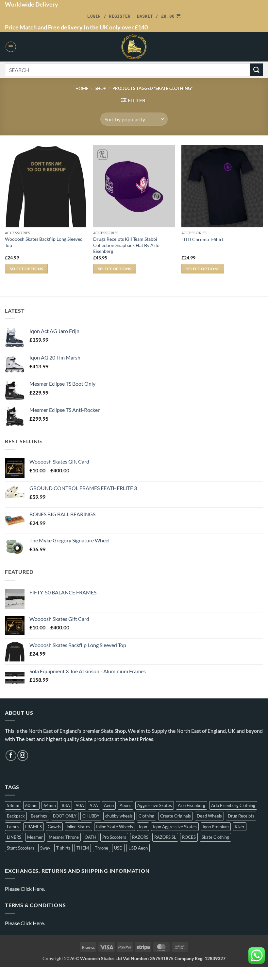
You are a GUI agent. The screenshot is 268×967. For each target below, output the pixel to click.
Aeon (109, 805)
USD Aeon (138, 848)
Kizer (239, 826)
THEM (82, 848)
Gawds (54, 826)
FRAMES (33, 826)
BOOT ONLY (64, 815)
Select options (26, 269)
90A (80, 805)
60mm (31, 805)
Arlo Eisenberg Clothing (233, 805)
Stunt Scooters (20, 848)
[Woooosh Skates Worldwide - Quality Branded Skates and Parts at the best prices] (134, 47)
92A (94, 805)
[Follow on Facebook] (11, 755)
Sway (45, 848)
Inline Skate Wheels (114, 826)
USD (118, 848)
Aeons (125, 805)
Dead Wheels (209, 815)
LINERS (14, 837)
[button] (109, 16)
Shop (100, 88)
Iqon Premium (216, 826)
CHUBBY (90, 815)
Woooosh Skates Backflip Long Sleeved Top (44, 242)
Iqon (143, 826)
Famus (13, 826)
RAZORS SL (165, 837)
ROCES (189, 837)
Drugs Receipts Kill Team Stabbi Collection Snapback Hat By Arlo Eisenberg (126, 245)
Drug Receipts (241, 815)
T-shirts (63, 848)
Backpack (16, 815)
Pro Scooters (114, 837)
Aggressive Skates (154, 805)
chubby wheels (119, 815)
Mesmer (35, 837)
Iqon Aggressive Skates (175, 826)
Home (82, 88)
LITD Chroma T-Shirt (202, 239)
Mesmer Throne (64, 837)
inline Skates (78, 826)
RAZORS (140, 837)
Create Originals (175, 815)
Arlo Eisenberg (191, 805)
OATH (90, 837)
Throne (101, 848)
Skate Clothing (215, 837)
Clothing (146, 815)
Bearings (39, 815)
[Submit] (256, 69)
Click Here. (33, 889)
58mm (13, 805)
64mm (49, 805)
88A (66, 805)
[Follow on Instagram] (22, 755)
